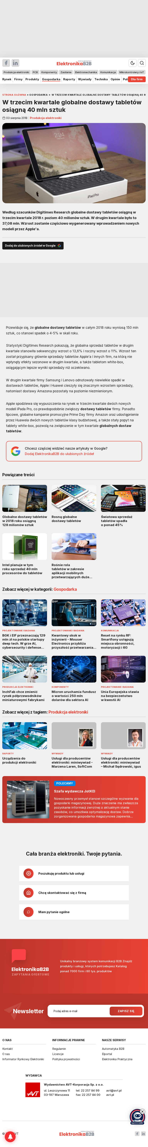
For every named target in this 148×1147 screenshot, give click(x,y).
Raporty (69, 79)
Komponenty (49, 72)
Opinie (115, 79)
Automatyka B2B (113, 1049)
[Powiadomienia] (10, 1136)
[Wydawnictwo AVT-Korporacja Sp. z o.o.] (32, 1091)
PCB (35, 72)
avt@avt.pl (114, 1090)
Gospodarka (51, 79)
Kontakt (7, 1049)
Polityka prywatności (66, 1059)
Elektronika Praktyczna (117, 1059)
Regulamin (59, 1049)
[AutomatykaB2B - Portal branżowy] (76, 1133)
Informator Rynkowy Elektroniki (23, 1059)
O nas (6, 1054)
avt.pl (110, 1095)
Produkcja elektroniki (16, 72)
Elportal (107, 1054)
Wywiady (85, 79)
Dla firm (137, 79)
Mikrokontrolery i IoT (131, 72)
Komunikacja (108, 72)
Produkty (32, 79)
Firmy (18, 79)
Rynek (6, 79)
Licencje (58, 1054)
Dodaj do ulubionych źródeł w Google (30, 245)
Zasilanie (66, 72)
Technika (101, 79)
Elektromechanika (86, 72)
